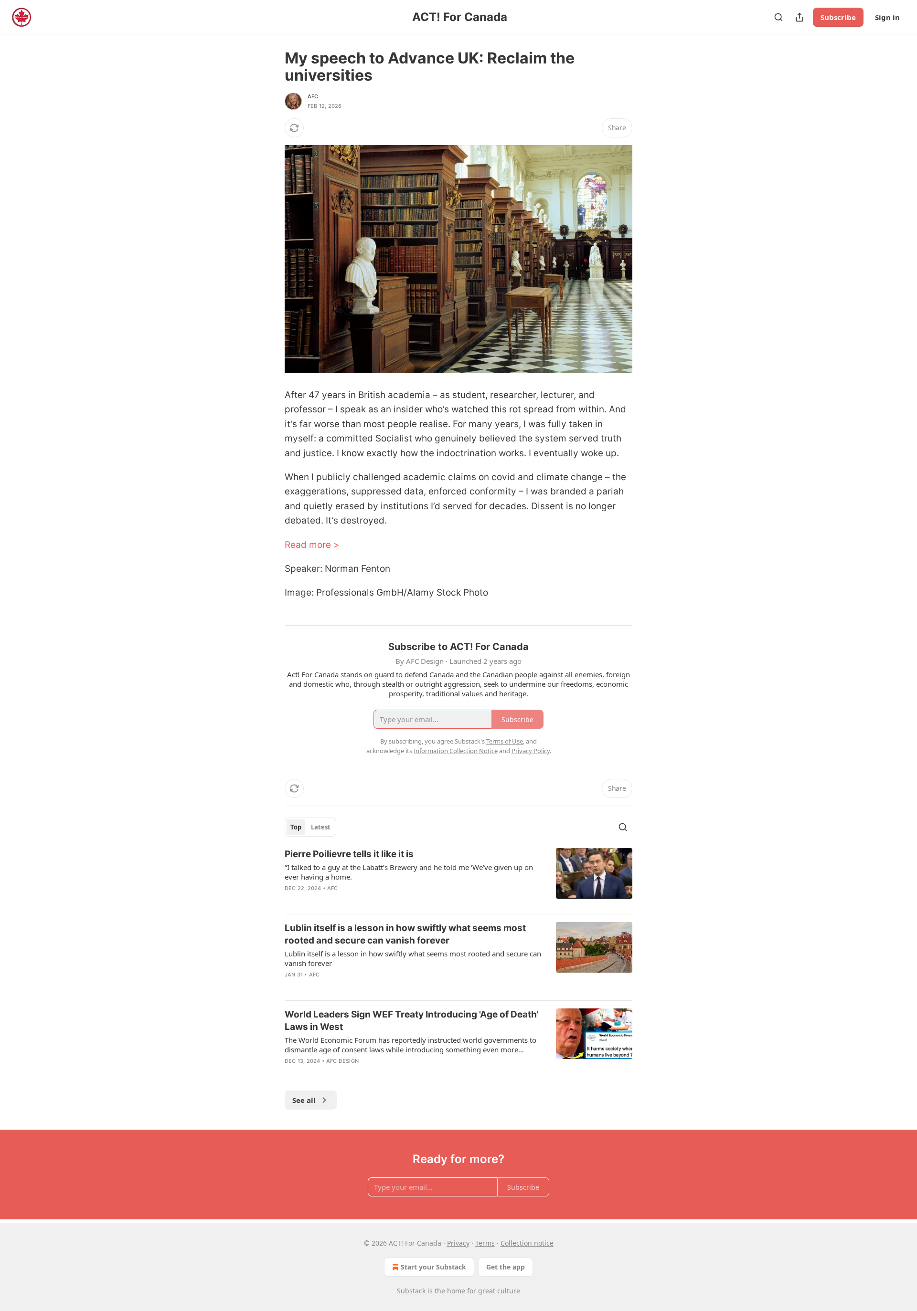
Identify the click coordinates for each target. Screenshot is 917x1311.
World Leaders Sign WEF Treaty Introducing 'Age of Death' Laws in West (412, 1020)
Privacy (458, 1243)
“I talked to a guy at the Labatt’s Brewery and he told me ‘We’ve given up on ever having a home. (409, 871)
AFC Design (342, 1061)
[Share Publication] (799, 17)
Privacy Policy (531, 750)
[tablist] (310, 827)
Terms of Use (504, 741)
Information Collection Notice (456, 750)
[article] (458, 877)
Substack (411, 1290)
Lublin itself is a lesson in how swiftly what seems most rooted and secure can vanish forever (405, 934)
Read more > (312, 544)
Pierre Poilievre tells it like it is (349, 854)
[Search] (778, 17)
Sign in (887, 17)
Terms (485, 1243)
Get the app (505, 1266)
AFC (313, 96)
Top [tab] (295, 827)
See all (304, 1100)
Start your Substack (433, 1266)
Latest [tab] (321, 827)
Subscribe (838, 17)
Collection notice (527, 1243)
